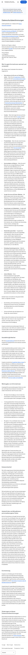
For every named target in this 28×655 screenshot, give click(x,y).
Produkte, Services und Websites (9, 31)
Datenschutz (17, 644)
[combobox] (8, 652)
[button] (2, 2)
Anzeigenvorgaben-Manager (8, 370)
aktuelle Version (6, 12)
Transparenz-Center (19, 648)
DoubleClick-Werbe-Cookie (18, 362)
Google (3, 644)
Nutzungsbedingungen (7, 648)
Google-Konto (17, 77)
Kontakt (10, 48)
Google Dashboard (10, 340)
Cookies (19, 116)
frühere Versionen (17, 12)
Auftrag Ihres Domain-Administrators (13, 102)
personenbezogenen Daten (19, 78)
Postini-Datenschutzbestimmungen (10, 36)
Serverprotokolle (17, 147)
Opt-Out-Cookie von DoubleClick (15, 377)
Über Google (10, 644)
